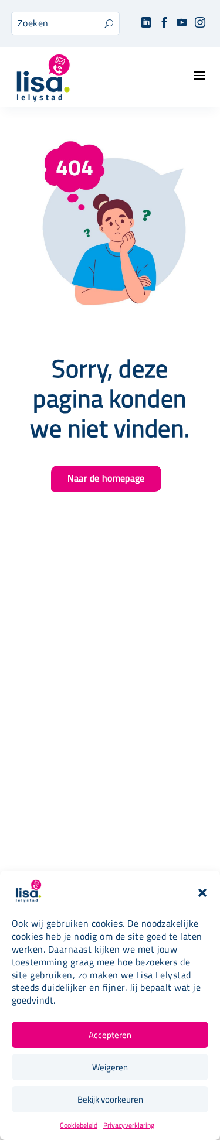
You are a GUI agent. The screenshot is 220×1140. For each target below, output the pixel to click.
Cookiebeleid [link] (78, 1125)
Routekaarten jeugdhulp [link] (110, 806)
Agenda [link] (110, 691)
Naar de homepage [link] (106, 478)
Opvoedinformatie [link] (110, 708)
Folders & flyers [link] (110, 838)
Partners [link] (110, 822)
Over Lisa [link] (110, 789)
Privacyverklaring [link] (128, 1125)
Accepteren (110, 1035)
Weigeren (110, 1067)
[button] (202, 893)
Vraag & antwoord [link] (110, 854)
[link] (146, 23)
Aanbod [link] (110, 675)
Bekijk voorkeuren (110, 1099)
